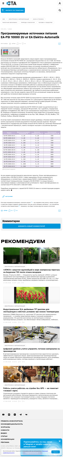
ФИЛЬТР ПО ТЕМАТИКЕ (14, 10)
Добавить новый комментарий (31, 226)
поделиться (59, 43)
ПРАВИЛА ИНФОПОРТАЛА (12, 421)
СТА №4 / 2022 (6, 29)
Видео (4, 433)
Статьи (4, 436)
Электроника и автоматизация (19, 19)
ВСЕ (4, 19)
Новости (5, 430)
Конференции (7, 439)
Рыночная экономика (10, 22)
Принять (55, 452)
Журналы (5, 427)
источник (9, 196)
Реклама (5, 442)
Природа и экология (28, 22)
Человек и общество (45, 22)
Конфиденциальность (12, 424)
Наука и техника (38, 19)
